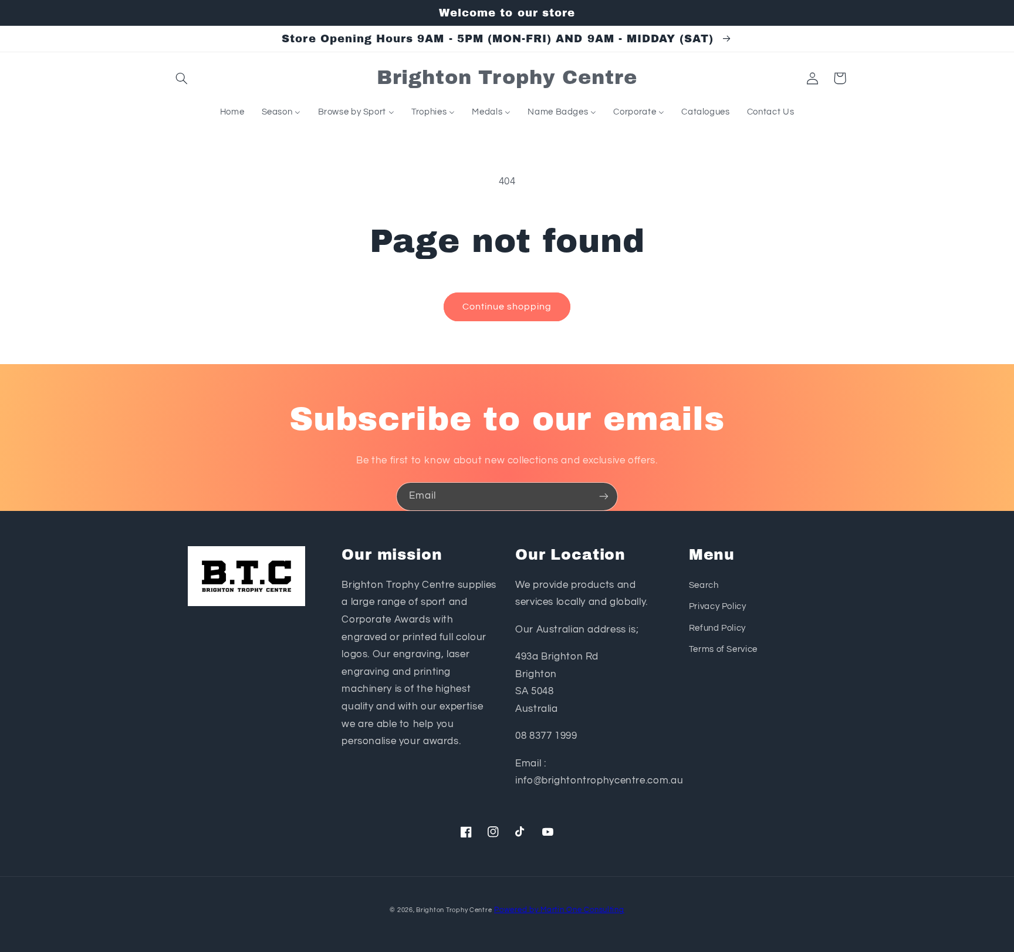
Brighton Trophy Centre (454, 910)
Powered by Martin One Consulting (559, 910)
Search (704, 585)
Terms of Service (723, 649)
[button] (181, 78)
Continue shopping (507, 306)
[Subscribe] (603, 496)
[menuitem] (232, 112)
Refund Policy (717, 628)
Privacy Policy (717, 606)
